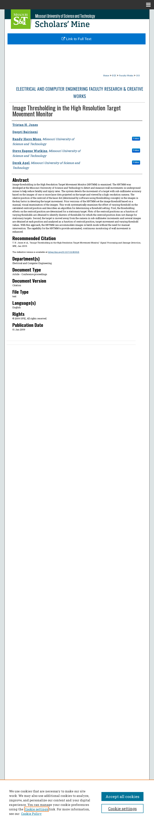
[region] (77, 802)
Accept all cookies (122, 796)
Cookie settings (36, 809)
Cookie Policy (31, 814)
